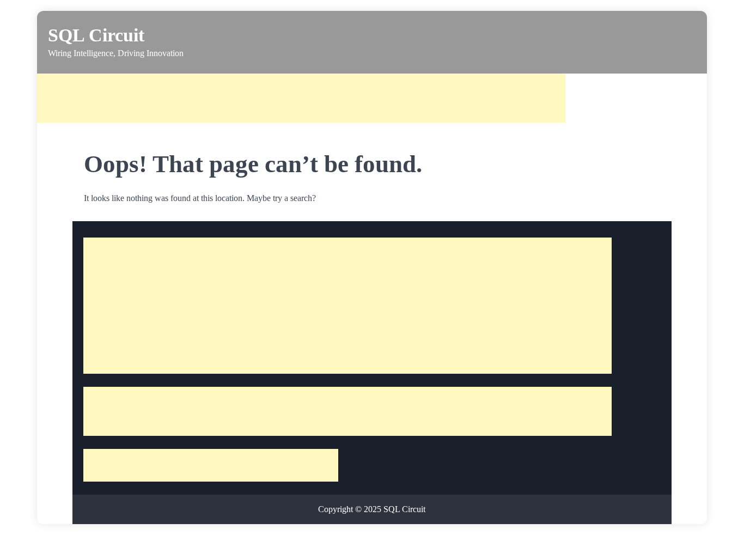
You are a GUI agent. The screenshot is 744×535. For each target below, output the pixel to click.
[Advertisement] (301, 98)
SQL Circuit (96, 35)
